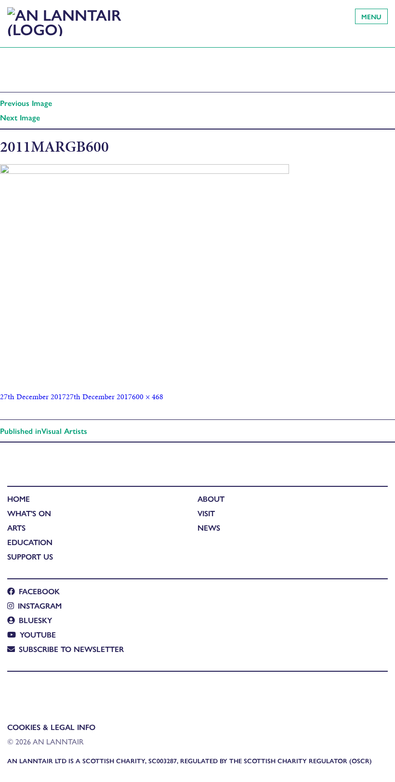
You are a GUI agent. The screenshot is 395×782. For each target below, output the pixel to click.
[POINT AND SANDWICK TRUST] (99, 691)
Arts (16, 527)
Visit (206, 513)
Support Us (30, 556)
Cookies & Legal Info (51, 726)
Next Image (20, 117)
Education (30, 541)
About (211, 498)
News (209, 527)
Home (18, 498)
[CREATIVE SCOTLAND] (56, 691)
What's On (29, 513)
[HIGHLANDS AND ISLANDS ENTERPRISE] (16, 691)
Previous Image (26, 102)
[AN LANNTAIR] (65, 19)
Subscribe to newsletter (71, 648)
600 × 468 (147, 396)
